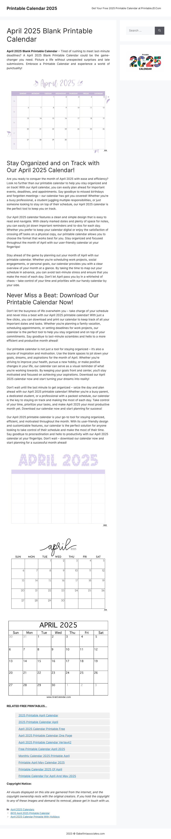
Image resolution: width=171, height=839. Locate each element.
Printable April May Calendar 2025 (42, 762)
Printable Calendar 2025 (32, 8)
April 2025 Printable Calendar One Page (45, 735)
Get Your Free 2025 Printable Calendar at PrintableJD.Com (126, 8)
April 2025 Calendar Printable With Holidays (35, 816)
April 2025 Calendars (22, 809)
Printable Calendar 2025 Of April (40, 769)
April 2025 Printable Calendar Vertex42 (45, 742)
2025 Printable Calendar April (38, 722)
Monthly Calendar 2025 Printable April (44, 756)
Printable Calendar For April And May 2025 (47, 776)
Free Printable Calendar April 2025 (42, 749)
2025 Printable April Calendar (38, 715)
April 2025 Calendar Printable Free (42, 729)
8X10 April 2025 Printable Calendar (30, 813)
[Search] (159, 31)
